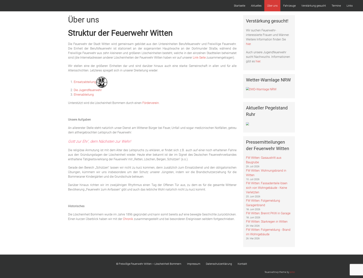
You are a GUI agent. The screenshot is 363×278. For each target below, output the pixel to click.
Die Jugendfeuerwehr (88, 90)
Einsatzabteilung (85, 82)
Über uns (272, 5)
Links (350, 5)
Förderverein (150, 103)
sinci (292, 272)
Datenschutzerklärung (219, 263)
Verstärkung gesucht (313, 5)
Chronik (128, 219)
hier (248, 44)
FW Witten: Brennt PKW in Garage (268, 213)
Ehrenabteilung (84, 94)
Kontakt (242, 263)
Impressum (193, 263)
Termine (336, 5)
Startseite (239, 5)
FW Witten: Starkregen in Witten (267, 221)
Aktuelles (256, 5)
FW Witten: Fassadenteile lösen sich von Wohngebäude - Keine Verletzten (266, 187)
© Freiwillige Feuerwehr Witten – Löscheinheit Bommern (148, 263)
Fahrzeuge (289, 5)
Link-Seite (199, 57)
